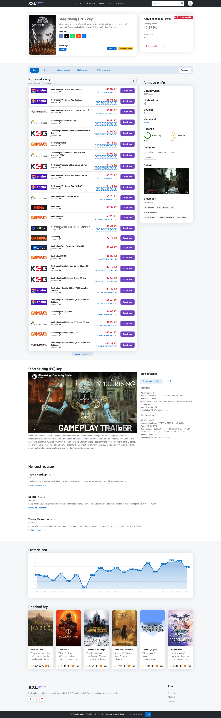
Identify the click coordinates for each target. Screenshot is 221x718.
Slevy (110, 3)
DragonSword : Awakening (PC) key (179, 649)
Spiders (147, 113)
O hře (46, 70)
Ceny (34, 70)
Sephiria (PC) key (149, 649)
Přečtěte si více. (135, 714)
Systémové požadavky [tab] (151, 381)
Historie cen (82, 70)
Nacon (146, 122)
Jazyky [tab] (169, 381)
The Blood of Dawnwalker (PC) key (67, 649)
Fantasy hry (150, 157)
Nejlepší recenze (63, 70)
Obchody (171, 697)
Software (89, 3)
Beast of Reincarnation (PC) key (124, 649)
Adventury (162, 152)
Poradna (120, 3)
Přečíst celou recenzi (37, 485)
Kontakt (171, 701)
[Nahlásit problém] (163, 46)
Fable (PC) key (36, 649)
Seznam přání (153, 46)
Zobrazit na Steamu (125, 48)
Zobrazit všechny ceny (82, 354)
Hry (77, 3)
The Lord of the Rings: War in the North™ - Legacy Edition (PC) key (95, 649)
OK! (148, 714)
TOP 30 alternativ (102, 70)
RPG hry (174, 152)
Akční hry (149, 152)
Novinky (171, 693)
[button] (190, 3)
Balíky (101, 3)
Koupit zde (127, 91)
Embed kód (111, 48)
